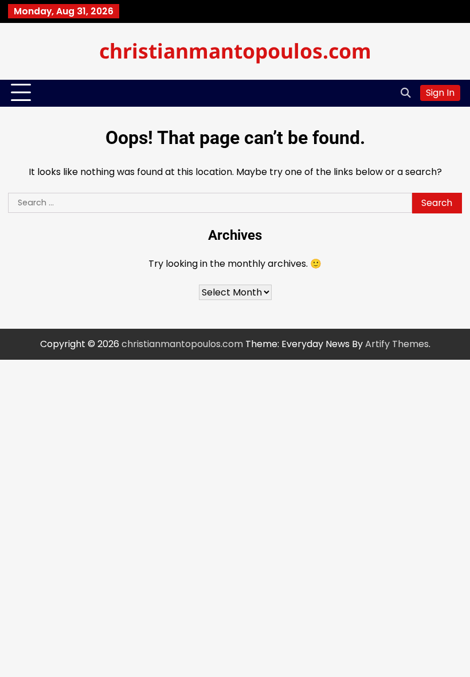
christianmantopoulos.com (235, 50)
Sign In (440, 93)
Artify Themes (397, 344)
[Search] (405, 93)
